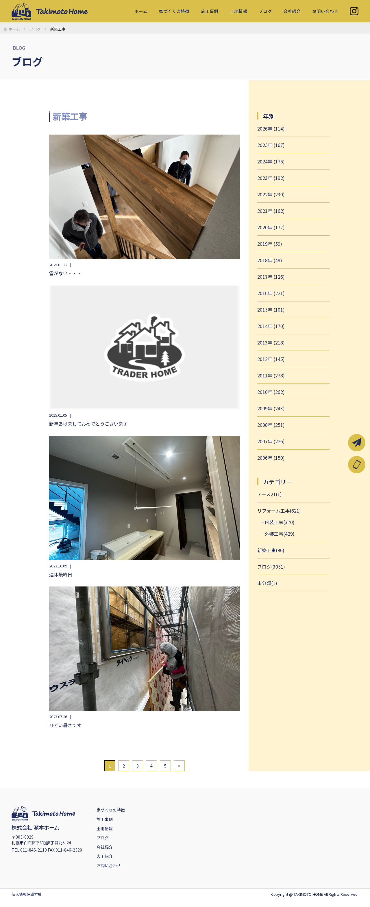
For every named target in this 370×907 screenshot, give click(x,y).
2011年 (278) (271, 375)
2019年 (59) (269, 243)
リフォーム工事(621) (279, 510)
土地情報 (238, 11)
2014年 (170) (271, 326)
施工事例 (209, 11)
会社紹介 (292, 11)
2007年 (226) (271, 441)
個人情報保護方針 (27, 894)
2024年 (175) (271, 161)
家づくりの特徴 (174, 11)
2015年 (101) (271, 309)
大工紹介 (105, 856)
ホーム (140, 11)
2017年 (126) (271, 276)
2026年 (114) (271, 128)
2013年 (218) (271, 342)
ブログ (265, 11)
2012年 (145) (271, 358)
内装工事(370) (280, 522)
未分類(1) (267, 583)
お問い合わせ (325, 11)
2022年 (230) (271, 194)
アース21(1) (269, 494)
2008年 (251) (271, 424)
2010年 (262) (271, 391)
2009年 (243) (271, 408)
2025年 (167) (271, 144)
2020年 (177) (271, 227)
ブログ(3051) (271, 566)
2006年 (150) (271, 457)
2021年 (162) (271, 210)
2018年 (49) (269, 260)
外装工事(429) (280, 533)
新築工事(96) (270, 550)
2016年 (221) (271, 293)
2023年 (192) (271, 177)
